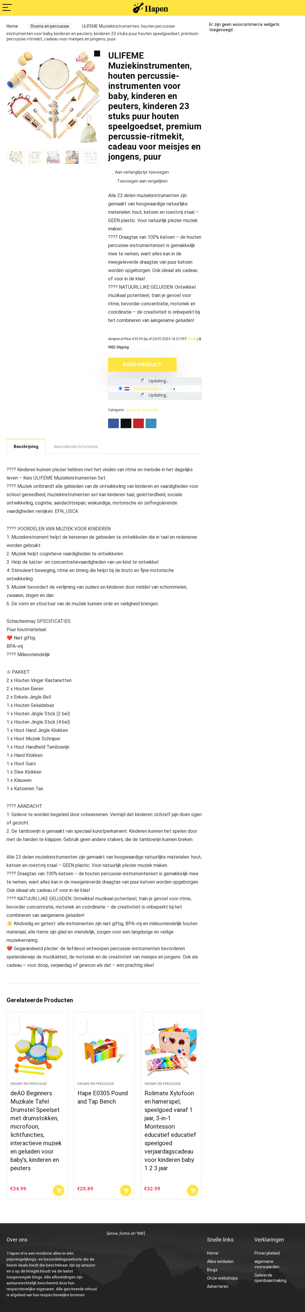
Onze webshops (222, 1278)
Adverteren (217, 1286)
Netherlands (146, 389)
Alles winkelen (220, 1261)
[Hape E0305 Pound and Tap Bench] (104, 1050)
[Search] (296, 8)
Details (192, 339)
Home (12, 26)
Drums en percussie (50, 26)
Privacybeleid (267, 1253)
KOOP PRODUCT (142, 364)
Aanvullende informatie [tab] (76, 446)
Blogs (212, 1269)
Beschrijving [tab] (26, 446)
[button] (97, 53)
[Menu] (7, 8)
